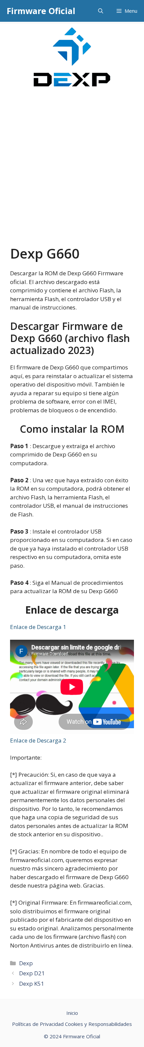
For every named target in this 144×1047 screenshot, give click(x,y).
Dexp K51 (31, 983)
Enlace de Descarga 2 (38, 740)
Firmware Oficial (41, 10)
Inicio (72, 1012)
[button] (100, 11)
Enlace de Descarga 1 (38, 627)
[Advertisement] (72, 170)
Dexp (26, 963)
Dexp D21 (32, 973)
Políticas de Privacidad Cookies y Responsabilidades (72, 1024)
